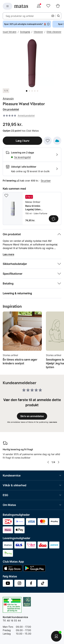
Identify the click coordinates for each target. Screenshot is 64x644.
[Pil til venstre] (48, 462)
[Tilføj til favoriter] (48, 141)
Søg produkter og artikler (20, 15)
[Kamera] (52, 16)
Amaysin (8, 98)
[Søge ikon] (58, 16)
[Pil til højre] (58, 462)
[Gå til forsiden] (21, 6)
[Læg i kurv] (53, 218)
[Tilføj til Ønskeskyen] (57, 141)
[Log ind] (38, 6)
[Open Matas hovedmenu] (7, 6)
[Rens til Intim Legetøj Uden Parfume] (32, 208)
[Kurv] (57, 6)
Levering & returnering (17, 293)
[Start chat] (56, 636)
